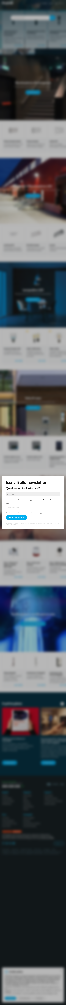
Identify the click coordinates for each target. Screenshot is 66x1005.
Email (7, 503)
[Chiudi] (61, 478)
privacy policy (41, 513)
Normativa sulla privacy (44, 523)
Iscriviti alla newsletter (16, 517)
